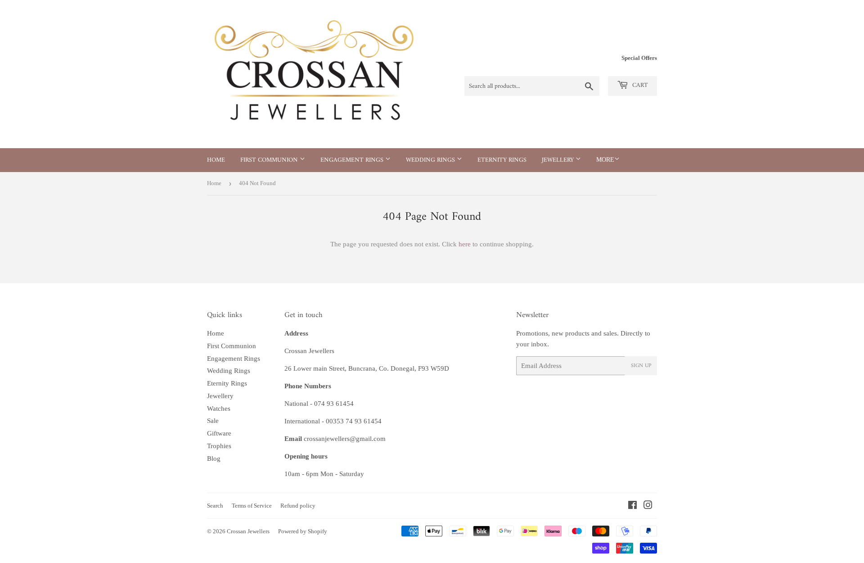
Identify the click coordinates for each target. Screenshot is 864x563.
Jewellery (559, 160)
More (605, 159)
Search (215, 505)
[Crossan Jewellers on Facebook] (632, 506)
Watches (218, 408)
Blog (213, 458)
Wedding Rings (431, 160)
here (465, 244)
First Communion (270, 160)
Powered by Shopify (302, 531)
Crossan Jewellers (248, 531)
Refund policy (297, 505)
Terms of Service (252, 505)
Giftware (219, 433)
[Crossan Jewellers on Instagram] (648, 506)
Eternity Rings (501, 160)
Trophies (219, 445)
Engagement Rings (352, 160)
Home (216, 160)
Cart (639, 85)
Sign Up (641, 366)
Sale (213, 420)
